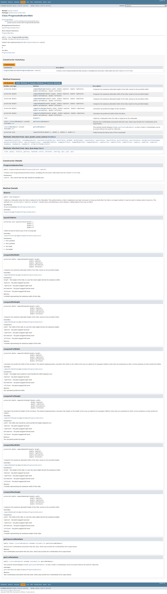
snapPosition (104, 142)
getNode (69, 140)
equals (12, 151)
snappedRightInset (78, 142)
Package (16, 2)
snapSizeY (153, 142)
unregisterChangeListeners (40, 144)
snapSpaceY (25, 144)
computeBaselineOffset (12, 140)
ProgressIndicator (32, 21)
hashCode (34, 151)
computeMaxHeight (39, 89)
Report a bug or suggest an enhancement (10, 590)
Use (27, 2)
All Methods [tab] (8, 83)
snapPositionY (127, 142)
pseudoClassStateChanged (151, 140)
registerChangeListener (32, 142)
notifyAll (48, 151)
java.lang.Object (7, 19)
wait (62, 151)
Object (41, 148)
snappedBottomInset (49, 142)
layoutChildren (38, 132)
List (11, 121)
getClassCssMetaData (40, 121)
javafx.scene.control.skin (17, 13)
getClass (26, 151)
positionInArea (122, 140)
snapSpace (7, 144)
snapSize (137, 142)
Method (25, 6)
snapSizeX (144, 142)
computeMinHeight (39, 98)
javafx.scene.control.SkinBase (15, 21)
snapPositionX (115, 142)
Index (45, 2)
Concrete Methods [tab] (53, 83)
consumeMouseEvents (29, 140)
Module (10, 2)
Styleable (7, 123)
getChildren (61, 140)
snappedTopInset (92, 142)
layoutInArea (89, 140)
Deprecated (38, 2)
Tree (31, 2)
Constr (19, 6)
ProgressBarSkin (8, 33)
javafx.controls (13, 11)
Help (49, 2)
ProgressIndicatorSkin (12, 70)
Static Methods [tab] (22, 83)
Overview (4, 2)
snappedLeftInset (64, 142)
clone (6, 151)
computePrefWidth (39, 113)
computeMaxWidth (39, 94)
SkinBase (11, 39)
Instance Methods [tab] (37, 83)
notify (41, 151)
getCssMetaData (38, 127)
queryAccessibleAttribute (13, 142)
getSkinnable (78, 140)
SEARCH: (121, 5)
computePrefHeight (39, 108)
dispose (36, 118)
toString (57, 151)
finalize (19, 151)
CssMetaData (17, 121)
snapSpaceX (16, 144)
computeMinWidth (39, 103)
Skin (3, 28)
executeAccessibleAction (46, 140)
